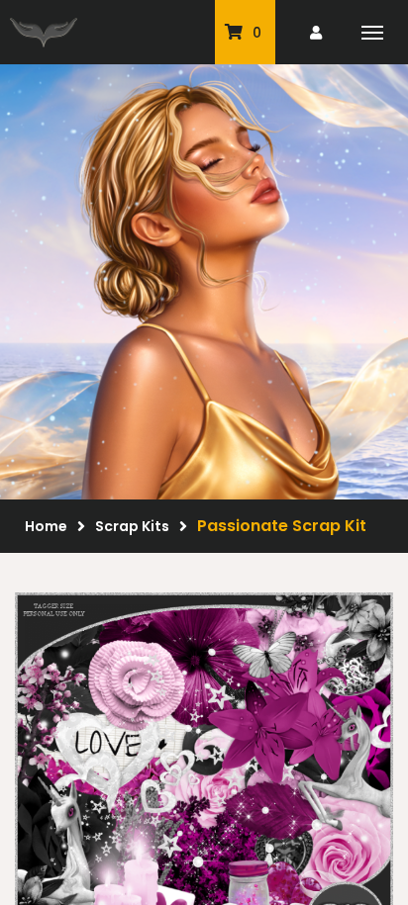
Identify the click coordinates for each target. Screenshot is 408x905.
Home (46, 526)
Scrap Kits (132, 526)
